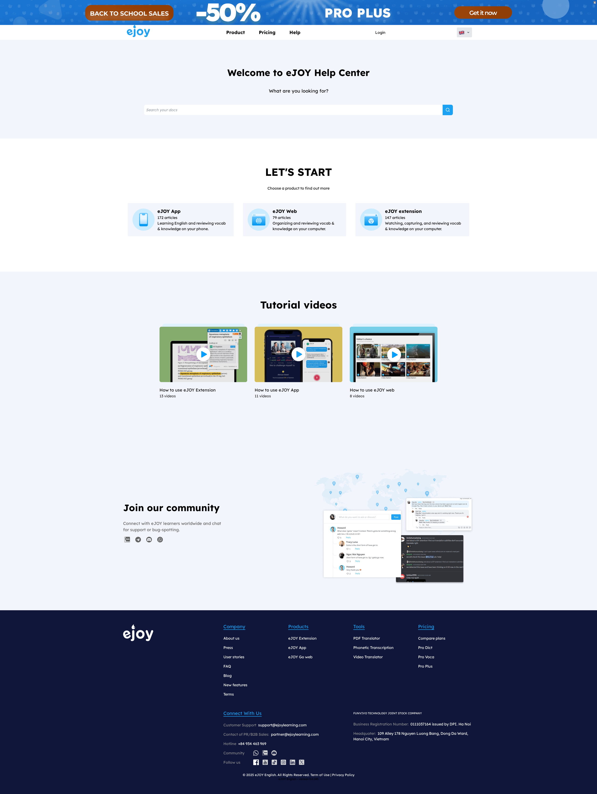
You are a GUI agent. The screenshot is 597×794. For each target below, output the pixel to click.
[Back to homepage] (138, 32)
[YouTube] (265, 762)
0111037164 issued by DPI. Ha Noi (440, 724)
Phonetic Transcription (373, 647)
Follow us (231, 762)
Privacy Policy (343, 775)
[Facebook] (256, 762)
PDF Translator (366, 638)
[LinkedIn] (292, 762)
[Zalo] (265, 753)
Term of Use (320, 775)
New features (235, 685)
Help (294, 32)
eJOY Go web (300, 657)
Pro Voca (426, 657)
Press (228, 647)
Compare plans (431, 638)
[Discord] (274, 753)
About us (231, 638)
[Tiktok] (274, 762)
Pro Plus (425, 666)
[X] (301, 762)
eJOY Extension (302, 638)
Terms (228, 694)
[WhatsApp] (256, 753)
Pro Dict (425, 647)
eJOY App (297, 647)
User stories (233, 657)
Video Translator (368, 657)
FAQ (227, 666)
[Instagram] (283, 762)
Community (233, 753)
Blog (227, 675)
